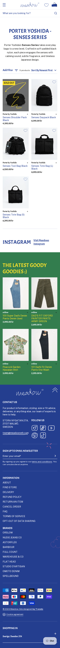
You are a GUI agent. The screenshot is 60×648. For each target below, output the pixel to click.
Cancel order (12, 506)
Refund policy (12, 496)
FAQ (5, 511)
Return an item (13, 501)
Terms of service (14, 516)
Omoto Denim (11, 571)
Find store (10, 487)
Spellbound (10, 576)
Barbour (8, 547)
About (7, 482)
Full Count (10, 551)
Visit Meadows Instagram (41, 242)
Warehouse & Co (13, 556)
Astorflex (10, 542)
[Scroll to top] (55, 389)
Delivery (8, 492)
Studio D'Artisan (14, 566)
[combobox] (30, 13)
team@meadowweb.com (16, 432)
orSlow (8, 532)
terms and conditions (42, 461)
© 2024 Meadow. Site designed (23, 609)
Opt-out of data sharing (19, 521)
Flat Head (9, 561)
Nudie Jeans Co (12, 537)
